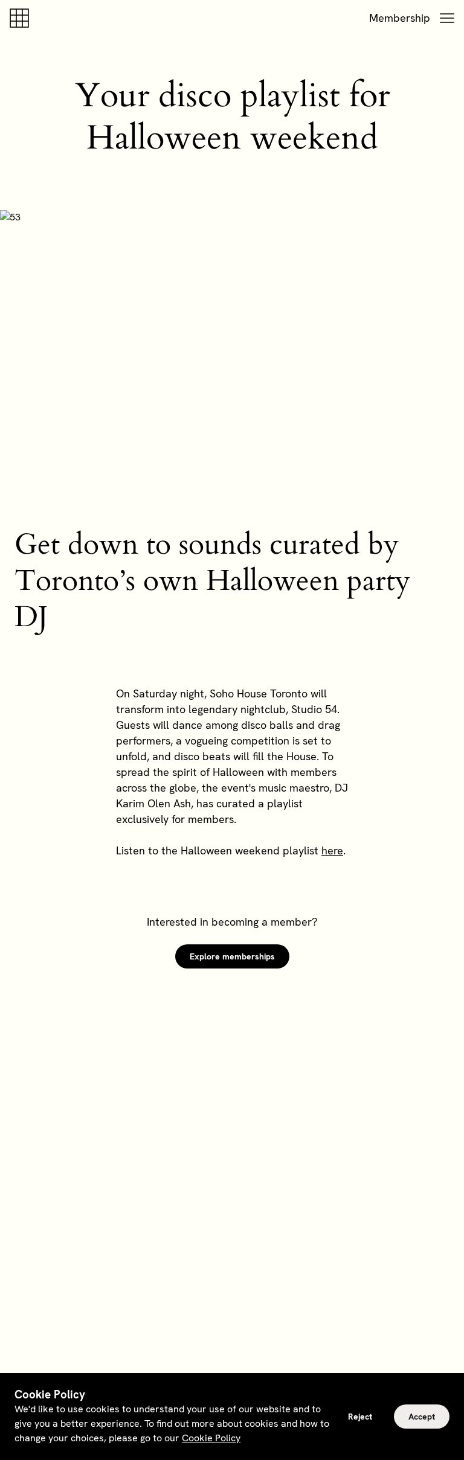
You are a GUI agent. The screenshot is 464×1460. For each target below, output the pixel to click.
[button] (447, 18)
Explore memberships (232, 956)
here (332, 850)
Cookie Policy (211, 1438)
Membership (399, 18)
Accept (421, 1416)
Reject (360, 1416)
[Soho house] (22, 18)
